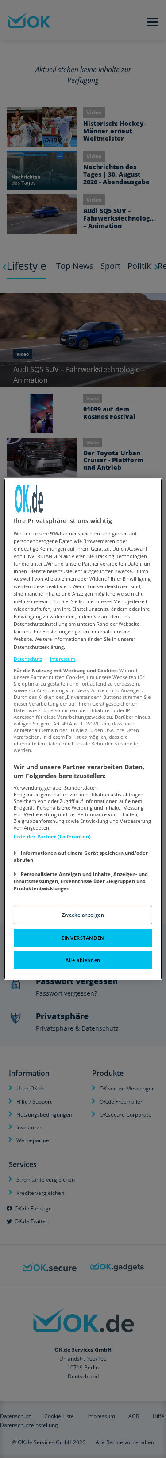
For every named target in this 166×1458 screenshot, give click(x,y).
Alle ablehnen (83, 960)
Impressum (62, 658)
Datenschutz (28, 658)
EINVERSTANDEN (83, 938)
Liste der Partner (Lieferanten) (52, 836)
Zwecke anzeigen (83, 914)
